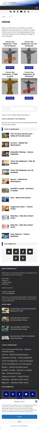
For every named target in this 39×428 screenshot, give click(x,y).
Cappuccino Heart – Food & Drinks (21, 208)
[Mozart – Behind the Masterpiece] (5, 181)
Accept (19, 416)
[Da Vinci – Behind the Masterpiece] (5, 144)
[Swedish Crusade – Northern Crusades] (5, 190)
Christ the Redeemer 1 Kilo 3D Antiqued (10, 44)
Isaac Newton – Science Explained (19, 235)
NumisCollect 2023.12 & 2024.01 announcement (22, 337)
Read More (10, 67)
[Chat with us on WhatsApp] (24, 11)
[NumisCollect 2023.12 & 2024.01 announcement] (5, 338)
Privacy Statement (22, 425)
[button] (36, 401)
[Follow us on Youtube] (21, 11)
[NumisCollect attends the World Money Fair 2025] (5, 310)
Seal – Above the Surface (20, 197)
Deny (19, 421)
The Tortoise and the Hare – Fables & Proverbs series (22, 135)
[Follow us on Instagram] (14, 11)
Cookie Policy (14, 425)
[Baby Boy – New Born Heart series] (5, 217)
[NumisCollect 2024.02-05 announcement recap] (5, 328)
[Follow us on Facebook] (17, 11)
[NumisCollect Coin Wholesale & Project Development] (19, 5)
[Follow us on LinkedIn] (10, 11)
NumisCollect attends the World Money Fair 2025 (23, 310)
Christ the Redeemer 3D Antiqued (29, 74)
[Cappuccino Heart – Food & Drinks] (5, 208)
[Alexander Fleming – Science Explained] (5, 153)
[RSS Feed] (28, 11)
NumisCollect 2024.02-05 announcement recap (19, 328)
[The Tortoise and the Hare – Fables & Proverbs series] (5, 135)
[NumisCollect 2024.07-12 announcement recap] (5, 319)
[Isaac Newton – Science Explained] (5, 235)
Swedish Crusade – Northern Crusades (22, 189)
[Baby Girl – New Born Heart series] (5, 226)
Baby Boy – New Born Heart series (21, 217)
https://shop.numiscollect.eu (21, 115)
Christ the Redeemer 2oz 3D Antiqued (29, 44)
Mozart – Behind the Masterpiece (18, 180)
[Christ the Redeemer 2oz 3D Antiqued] (5, 172)
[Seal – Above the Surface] (5, 199)
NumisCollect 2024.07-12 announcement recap (19, 319)
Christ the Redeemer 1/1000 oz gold (10, 74)
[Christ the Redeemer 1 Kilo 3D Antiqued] (5, 163)
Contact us (5, 288)
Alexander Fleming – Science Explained (21, 153)
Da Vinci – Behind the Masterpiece (19, 144)
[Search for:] (19, 108)
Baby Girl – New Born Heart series (21, 226)
